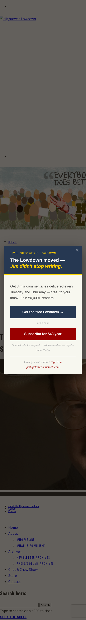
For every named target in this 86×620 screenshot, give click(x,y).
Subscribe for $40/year (43, 334)
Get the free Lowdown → (42, 312)
